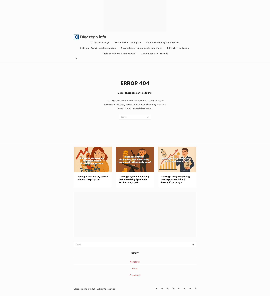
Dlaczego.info (93, 37)
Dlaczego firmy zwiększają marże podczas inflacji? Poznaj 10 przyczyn (175, 179)
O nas (135, 268)
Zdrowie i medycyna (178, 48)
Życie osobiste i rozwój (154, 53)
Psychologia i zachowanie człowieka (141, 48)
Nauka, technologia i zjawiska (163, 42)
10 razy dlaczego (100, 42)
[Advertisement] (135, 16)
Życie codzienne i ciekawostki (119, 53)
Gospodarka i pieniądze (128, 42)
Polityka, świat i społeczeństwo (98, 48)
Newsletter (135, 262)
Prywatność (135, 275)
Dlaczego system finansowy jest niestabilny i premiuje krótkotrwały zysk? (134, 179)
